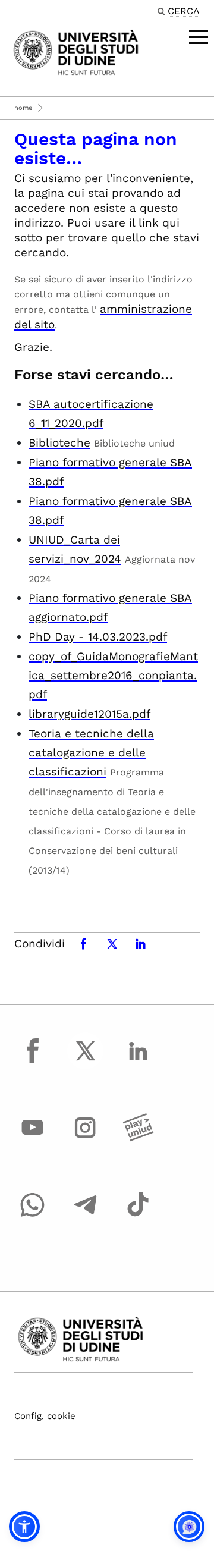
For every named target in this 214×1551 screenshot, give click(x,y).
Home (23, 108)
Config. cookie (44, 1416)
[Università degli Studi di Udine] (76, 51)
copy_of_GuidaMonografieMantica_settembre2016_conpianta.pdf (113, 675)
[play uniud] (137, 1139)
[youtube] (32, 1139)
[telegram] (85, 1215)
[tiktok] (137, 1215)
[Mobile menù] (198, 37)
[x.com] (85, 1061)
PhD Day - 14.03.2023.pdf (98, 636)
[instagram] (85, 1139)
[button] (24, 1526)
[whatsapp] (32, 1215)
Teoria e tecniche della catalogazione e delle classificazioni (91, 752)
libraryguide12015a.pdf (89, 714)
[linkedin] (137, 1061)
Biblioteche (59, 443)
